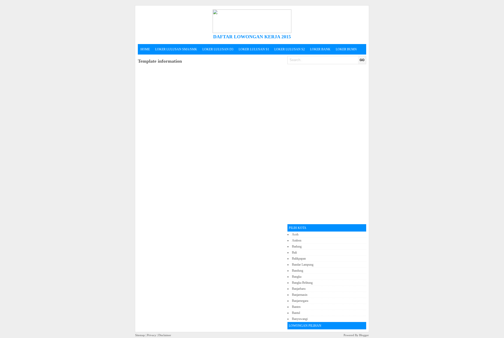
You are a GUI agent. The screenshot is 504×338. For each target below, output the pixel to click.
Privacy (151, 335)
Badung (297, 246)
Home (145, 49)
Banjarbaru (299, 289)
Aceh (295, 234)
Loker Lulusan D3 (217, 49)
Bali (294, 252)
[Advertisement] (326, 144)
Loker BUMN (346, 49)
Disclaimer (164, 335)
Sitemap (140, 335)
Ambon (296, 240)
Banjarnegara (300, 301)
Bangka (296, 276)
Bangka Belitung (302, 283)
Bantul (296, 313)
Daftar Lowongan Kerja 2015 (252, 36)
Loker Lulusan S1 (254, 49)
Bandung (297, 270)
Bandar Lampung (302, 264)
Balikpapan (299, 258)
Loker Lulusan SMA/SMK (176, 49)
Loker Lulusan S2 (289, 49)
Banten (296, 307)
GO (362, 60)
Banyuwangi (300, 319)
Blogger (363, 335)
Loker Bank (320, 49)
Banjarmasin (299, 295)
